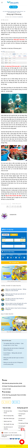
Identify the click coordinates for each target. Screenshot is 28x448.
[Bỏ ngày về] (24, 246)
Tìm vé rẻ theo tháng (9, 251)
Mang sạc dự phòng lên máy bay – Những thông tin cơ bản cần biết (15, 290)
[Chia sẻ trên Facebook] (10, 207)
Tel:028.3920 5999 (6, 397)
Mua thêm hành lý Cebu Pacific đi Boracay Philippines (15, 308)
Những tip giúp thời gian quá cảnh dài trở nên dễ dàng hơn (15, 294)
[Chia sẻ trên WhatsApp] (7, 207)
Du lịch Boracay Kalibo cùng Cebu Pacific (13, 11)
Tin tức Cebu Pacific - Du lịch (16, 12)
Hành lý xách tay (8, 421)
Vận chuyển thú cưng (9, 424)
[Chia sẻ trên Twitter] (12, 207)
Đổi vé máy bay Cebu (9, 415)
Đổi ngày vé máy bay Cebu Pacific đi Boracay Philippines (14, 299)
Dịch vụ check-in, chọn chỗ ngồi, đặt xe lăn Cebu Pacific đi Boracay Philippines (16, 304)
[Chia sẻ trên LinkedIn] (20, 207)
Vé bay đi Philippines (23, 411)
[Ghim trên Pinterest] (18, 207)
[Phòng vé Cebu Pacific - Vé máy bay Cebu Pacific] (14, 2)
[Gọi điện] (22, 430)
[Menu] (2, 2)
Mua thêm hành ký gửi (9, 418)
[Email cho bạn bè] (15, 207)
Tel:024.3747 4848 (6, 389)
